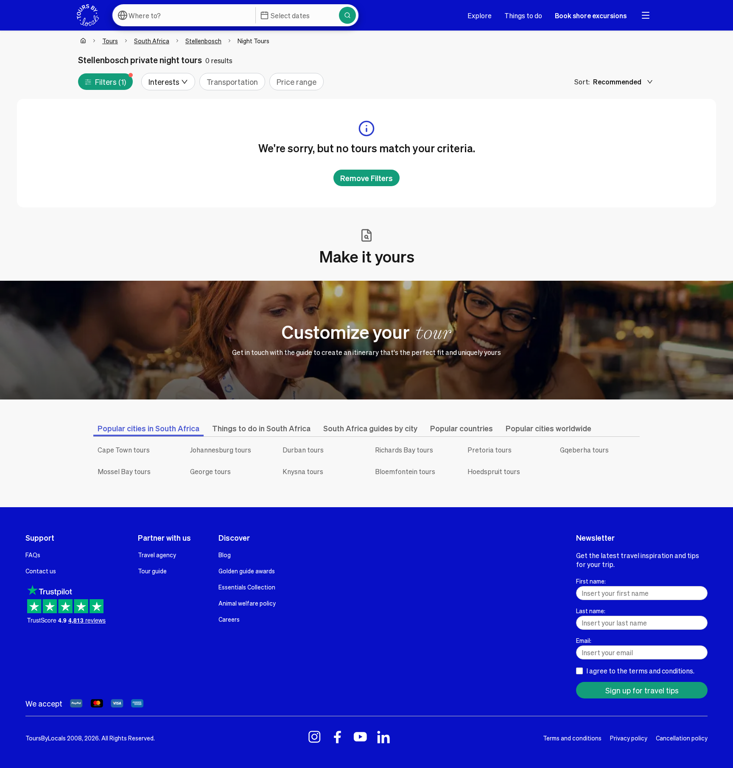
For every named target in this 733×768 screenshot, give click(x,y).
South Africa (151, 41)
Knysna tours (303, 471)
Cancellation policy (682, 738)
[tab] (148, 428)
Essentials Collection (246, 587)
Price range (296, 82)
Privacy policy (628, 738)
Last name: (590, 610)
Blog (224, 555)
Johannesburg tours (220, 449)
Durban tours (303, 449)
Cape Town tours (124, 449)
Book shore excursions (591, 15)
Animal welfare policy (247, 603)
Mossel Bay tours (124, 471)
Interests (163, 82)
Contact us (40, 571)
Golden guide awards (246, 571)
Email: (583, 640)
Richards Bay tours (404, 449)
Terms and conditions (572, 738)
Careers (229, 619)
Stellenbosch (203, 41)
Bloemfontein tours (405, 471)
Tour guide (152, 571)
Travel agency (157, 555)
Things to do (523, 15)
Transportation (232, 82)
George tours (210, 471)
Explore (479, 15)
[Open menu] (645, 15)
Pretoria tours (489, 449)
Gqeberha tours (584, 449)
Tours (110, 41)
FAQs (32, 555)
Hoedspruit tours (493, 471)
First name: (591, 581)
